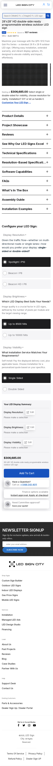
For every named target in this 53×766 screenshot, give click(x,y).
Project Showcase (14, 125)
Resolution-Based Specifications (25, 162)
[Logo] (25, 4)
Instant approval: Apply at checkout (29, 495)
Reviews (8, 134)
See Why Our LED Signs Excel (23, 144)
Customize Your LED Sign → (16, 102)
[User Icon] (44, 5)
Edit (32, 412)
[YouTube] (34, 725)
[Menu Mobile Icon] (5, 6)
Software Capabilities (17, 171)
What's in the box (15, 190)
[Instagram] (29, 725)
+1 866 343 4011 (28, 484)
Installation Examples (17, 209)
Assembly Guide (13, 199)
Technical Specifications (19, 153)
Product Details (13, 116)
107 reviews (31, 32)
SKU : (4, 36)
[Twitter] (23, 725)
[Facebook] (18, 725)
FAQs (5, 181)
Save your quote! (20, 506)
